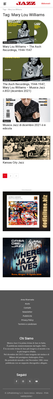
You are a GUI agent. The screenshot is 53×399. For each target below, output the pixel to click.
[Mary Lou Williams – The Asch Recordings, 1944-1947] (26, 32)
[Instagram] (23, 381)
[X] (29, 381)
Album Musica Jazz (10, 42)
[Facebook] (16, 381)
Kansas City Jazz (13, 162)
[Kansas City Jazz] (26, 148)
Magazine (7, 121)
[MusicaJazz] (25, 3)
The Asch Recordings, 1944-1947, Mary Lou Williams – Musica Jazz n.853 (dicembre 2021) (24, 87)
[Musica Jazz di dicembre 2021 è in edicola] (26, 110)
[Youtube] (36, 381)
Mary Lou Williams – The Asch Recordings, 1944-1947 (22, 48)
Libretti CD (7, 80)
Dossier (6, 158)
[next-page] (16, 176)
